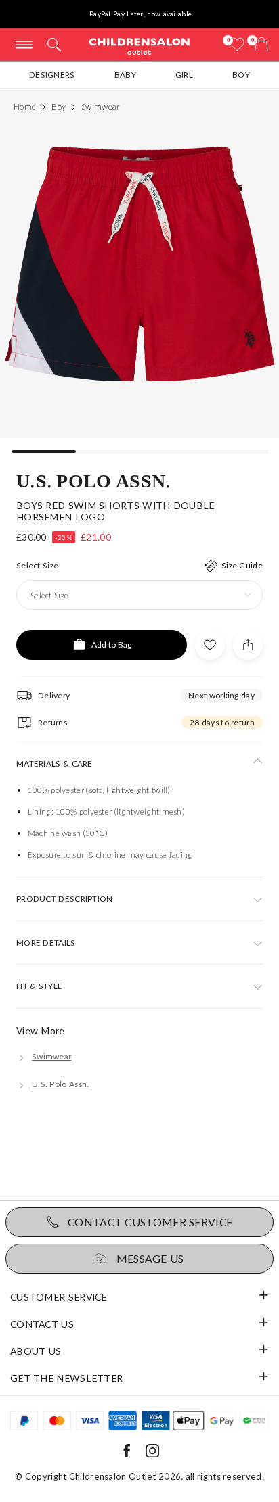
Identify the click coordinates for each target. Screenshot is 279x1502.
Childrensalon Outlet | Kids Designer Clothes (139, 45)
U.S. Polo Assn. (93, 480)
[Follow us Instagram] (152, 1454)
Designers (52, 75)
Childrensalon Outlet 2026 (125, 1476)
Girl (184, 75)
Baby (125, 75)
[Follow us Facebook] (126, 1454)
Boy (241, 75)
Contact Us (42, 1324)
